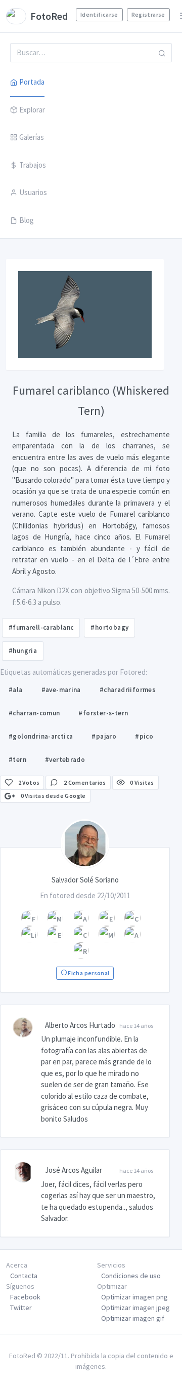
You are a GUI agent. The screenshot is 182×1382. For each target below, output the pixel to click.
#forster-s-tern (103, 713)
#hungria (23, 650)
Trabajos (32, 165)
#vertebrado (65, 759)
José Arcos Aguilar (73, 1170)
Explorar (32, 109)
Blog (26, 220)
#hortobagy (109, 627)
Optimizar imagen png (134, 1296)
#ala (16, 689)
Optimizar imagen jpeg (135, 1307)
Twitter (21, 1307)
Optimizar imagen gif (132, 1318)
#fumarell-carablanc (41, 627)
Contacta (23, 1275)
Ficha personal (88, 973)
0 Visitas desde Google (52, 795)
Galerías (31, 137)
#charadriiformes (127, 689)
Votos (29, 782)
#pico (144, 736)
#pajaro (104, 736)
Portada (31, 82)
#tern (17, 759)
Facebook (25, 1296)
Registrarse (148, 14)
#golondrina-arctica (41, 736)
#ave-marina (61, 689)
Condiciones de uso (131, 1275)
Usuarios (33, 192)
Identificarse (99, 14)
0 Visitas (141, 782)
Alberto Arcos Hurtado (80, 1025)
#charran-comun (34, 713)
